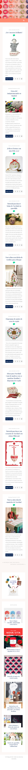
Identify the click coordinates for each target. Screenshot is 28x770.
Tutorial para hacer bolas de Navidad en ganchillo (14, 206)
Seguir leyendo (9, 78)
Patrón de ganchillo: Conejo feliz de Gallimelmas (13, 744)
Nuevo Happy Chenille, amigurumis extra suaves (13, 622)
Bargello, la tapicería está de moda (13, 677)
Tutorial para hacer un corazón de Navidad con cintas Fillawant (14, 433)
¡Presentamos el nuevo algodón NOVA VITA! (13, 650)
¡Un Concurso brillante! (14, 32)
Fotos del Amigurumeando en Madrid (14, 93)
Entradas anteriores (17, 564)
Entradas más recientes (11, 562)
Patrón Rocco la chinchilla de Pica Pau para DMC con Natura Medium (13, 708)
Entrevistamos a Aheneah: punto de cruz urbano (13, 727)
